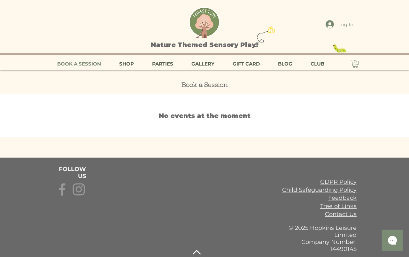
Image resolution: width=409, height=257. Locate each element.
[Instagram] (79, 189)
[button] (355, 64)
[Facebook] (62, 189)
